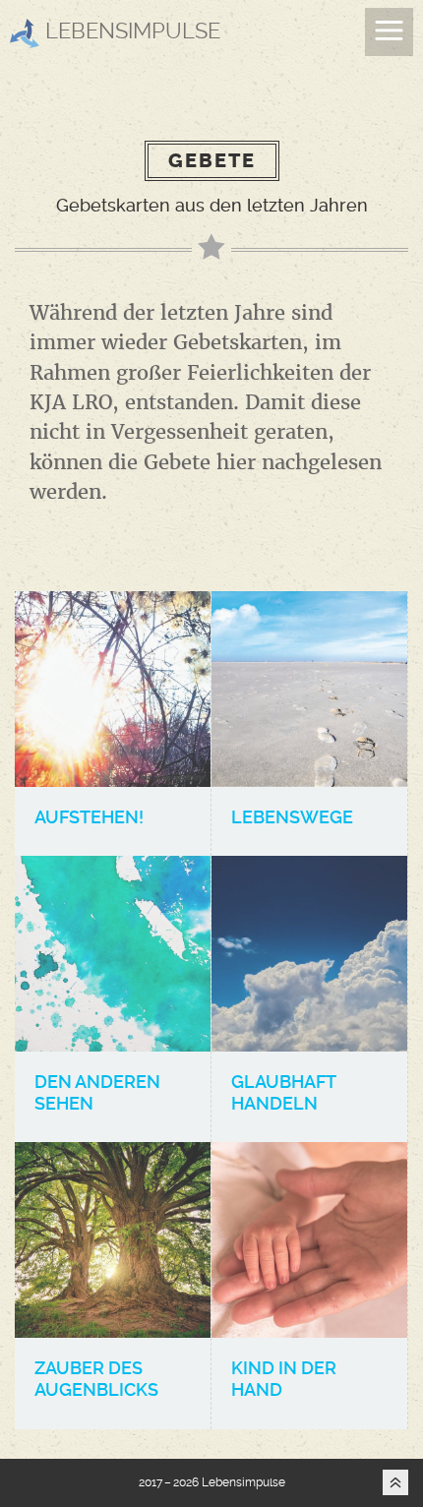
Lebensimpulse (129, 30)
